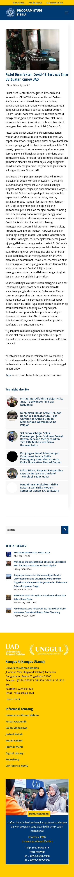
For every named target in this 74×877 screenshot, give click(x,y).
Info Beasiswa (35, 2)
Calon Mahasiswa (16, 728)
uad (59, 375)
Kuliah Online (14, 740)
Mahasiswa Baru (55, 2)
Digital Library (15, 753)
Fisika (29, 375)
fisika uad (38, 375)
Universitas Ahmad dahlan (22, 715)
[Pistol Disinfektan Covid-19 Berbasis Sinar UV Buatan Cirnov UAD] (32, 49)
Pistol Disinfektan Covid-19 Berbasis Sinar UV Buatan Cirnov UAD (37, 77)
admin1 (26, 85)
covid (22, 375)
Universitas (18, 2)
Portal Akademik (16, 721)
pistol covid (50, 375)
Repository (12, 759)
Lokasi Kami (13, 699)
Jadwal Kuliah (14, 734)
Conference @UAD (17, 765)
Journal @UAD (14, 746)
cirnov (15, 375)
